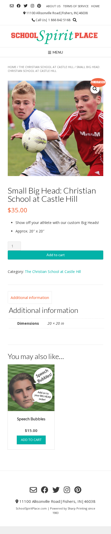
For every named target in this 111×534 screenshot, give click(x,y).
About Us (53, 6)
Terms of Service (76, 6)
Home (95, 6)
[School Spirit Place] (55, 36)
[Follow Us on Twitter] (26, 5)
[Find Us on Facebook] (19, 5)
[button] (95, 89)
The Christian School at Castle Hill (46, 67)
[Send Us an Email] (12, 5)
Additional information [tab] (30, 297)
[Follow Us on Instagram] (32, 5)
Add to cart (55, 255)
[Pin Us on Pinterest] (39, 5)
